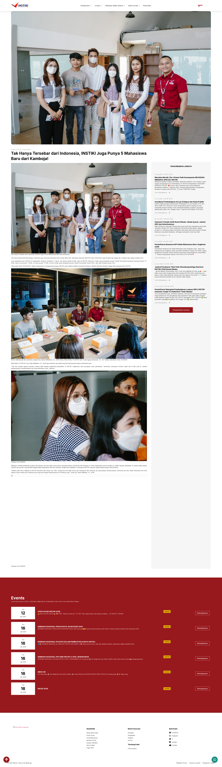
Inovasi (130, 740)
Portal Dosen (90, 735)
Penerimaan (147, 6)
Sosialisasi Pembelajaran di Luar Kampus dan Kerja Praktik (179, 202)
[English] (199, 5)
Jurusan (97, 6)
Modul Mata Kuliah (92, 733)
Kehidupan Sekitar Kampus (114, 6)
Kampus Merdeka (91, 743)
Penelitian (131, 733)
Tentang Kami (84, 6)
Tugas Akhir (90, 748)
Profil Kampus (132, 748)
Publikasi (130, 738)
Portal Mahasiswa (92, 738)
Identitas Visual (91, 740)
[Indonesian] (201, 5)
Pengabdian (131, 735)
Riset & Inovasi (133, 6)
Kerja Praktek (90, 745)
